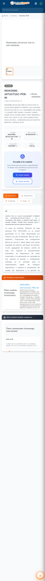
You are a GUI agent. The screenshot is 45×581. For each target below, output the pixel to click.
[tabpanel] (22, 239)
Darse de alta (23, 181)
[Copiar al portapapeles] (30, 94)
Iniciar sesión (24, 175)
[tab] (10, 196)
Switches (13, 16)
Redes (6, 16)
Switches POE (24, 16)
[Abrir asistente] (40, 575)
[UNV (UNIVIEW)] (36, 95)
